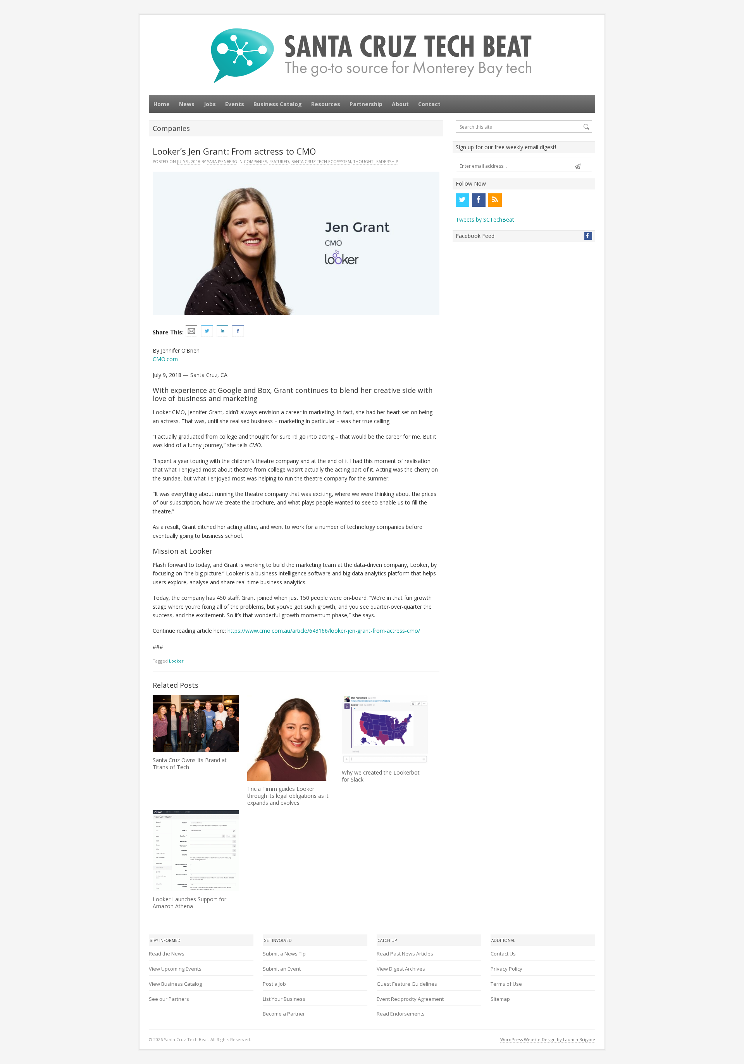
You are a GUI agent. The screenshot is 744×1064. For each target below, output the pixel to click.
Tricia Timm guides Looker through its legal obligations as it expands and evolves (288, 795)
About (400, 104)
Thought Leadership (375, 161)
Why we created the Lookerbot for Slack (381, 776)
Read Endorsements (401, 1013)
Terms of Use (506, 983)
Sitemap (500, 998)
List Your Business (284, 998)
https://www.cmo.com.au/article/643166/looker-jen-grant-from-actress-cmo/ (323, 630)
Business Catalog (277, 104)
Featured (279, 161)
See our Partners (169, 998)
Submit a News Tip (284, 953)
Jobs (210, 104)
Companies (255, 161)
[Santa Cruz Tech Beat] (372, 55)
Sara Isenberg (222, 161)
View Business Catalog (175, 983)
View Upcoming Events (175, 968)
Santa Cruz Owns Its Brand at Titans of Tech (190, 763)
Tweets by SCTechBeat (485, 219)
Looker (176, 661)
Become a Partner (284, 1013)
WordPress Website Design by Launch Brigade (547, 1039)
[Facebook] (478, 200)
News (187, 104)
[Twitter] (462, 200)
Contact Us (503, 953)
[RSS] (494, 200)
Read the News (166, 953)
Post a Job (274, 983)
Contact (429, 104)
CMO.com (165, 359)
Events (234, 104)
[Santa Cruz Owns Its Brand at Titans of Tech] (196, 723)
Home (161, 104)
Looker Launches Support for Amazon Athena (189, 902)
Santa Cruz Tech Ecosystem (321, 161)
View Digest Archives (401, 968)
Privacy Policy (506, 968)
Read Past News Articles (405, 953)
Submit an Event (282, 968)
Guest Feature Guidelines (407, 983)
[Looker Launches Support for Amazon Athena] (196, 850)
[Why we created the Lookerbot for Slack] (385, 729)
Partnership (366, 104)
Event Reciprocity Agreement (410, 998)
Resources (325, 104)
